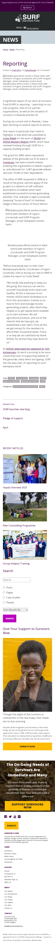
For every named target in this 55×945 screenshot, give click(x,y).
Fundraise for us (9, 874)
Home (5, 49)
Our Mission (8, 891)
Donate (11, 825)
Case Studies (13, 597)
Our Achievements (10, 894)
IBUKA (37, 138)
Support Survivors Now (27, 805)
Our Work (7, 905)
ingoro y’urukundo (11, 381)
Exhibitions (8, 851)
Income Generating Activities (25, 386)
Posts (9, 587)
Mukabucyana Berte (30, 381)
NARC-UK (7, 882)
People (10, 602)
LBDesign (39, 937)
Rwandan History (10, 854)
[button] (33, 28)
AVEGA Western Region (16, 141)
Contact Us (8, 908)
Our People (8, 897)
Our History (8, 900)
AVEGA (11, 378)
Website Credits (37, 940)
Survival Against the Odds (13, 859)
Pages (9, 592)
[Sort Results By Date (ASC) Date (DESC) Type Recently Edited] (15, 610)
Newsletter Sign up (11, 879)
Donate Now (27, 746)
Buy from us (8, 877)
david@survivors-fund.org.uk (13, 926)
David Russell (30, 70)
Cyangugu (8, 162)
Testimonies (8, 862)
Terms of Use (7, 940)
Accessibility (26, 940)
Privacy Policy (17, 940)
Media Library (9, 856)
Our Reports (8, 902)
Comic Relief (9, 138)
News (12, 49)
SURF (43, 381)
